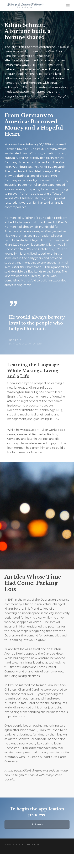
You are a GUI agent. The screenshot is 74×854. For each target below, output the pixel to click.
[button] (68, 5)
